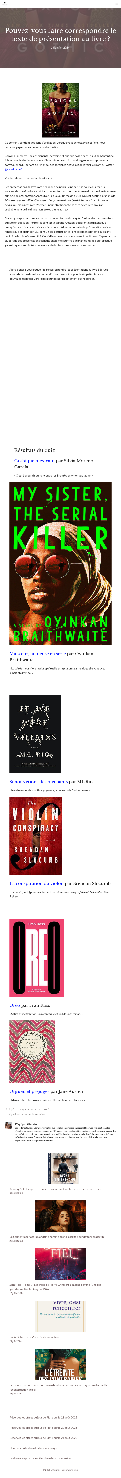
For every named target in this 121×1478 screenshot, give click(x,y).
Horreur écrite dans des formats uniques (34, 1448)
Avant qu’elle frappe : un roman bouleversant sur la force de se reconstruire (55, 1189)
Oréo (14, 1005)
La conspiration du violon (36, 883)
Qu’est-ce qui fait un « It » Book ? (29, 1109)
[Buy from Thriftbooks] (60, 644)
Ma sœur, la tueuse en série (37, 653)
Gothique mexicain (34, 460)
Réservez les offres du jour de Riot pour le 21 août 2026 (43, 1437)
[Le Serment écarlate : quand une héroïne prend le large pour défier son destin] (60, 1229)
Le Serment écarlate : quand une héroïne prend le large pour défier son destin (56, 1236)
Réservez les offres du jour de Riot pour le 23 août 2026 (43, 1417)
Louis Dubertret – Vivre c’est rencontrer (34, 1337)
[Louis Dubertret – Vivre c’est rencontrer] (60, 1329)
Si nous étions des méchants (38, 781)
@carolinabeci (13, 169)
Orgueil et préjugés (29, 1091)
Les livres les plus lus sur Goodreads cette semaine (40, 1458)
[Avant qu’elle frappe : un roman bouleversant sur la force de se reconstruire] (60, 1181)
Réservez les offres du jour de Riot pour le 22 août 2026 (43, 1427)
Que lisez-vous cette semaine (27, 1114)
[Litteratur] (5, 4)
